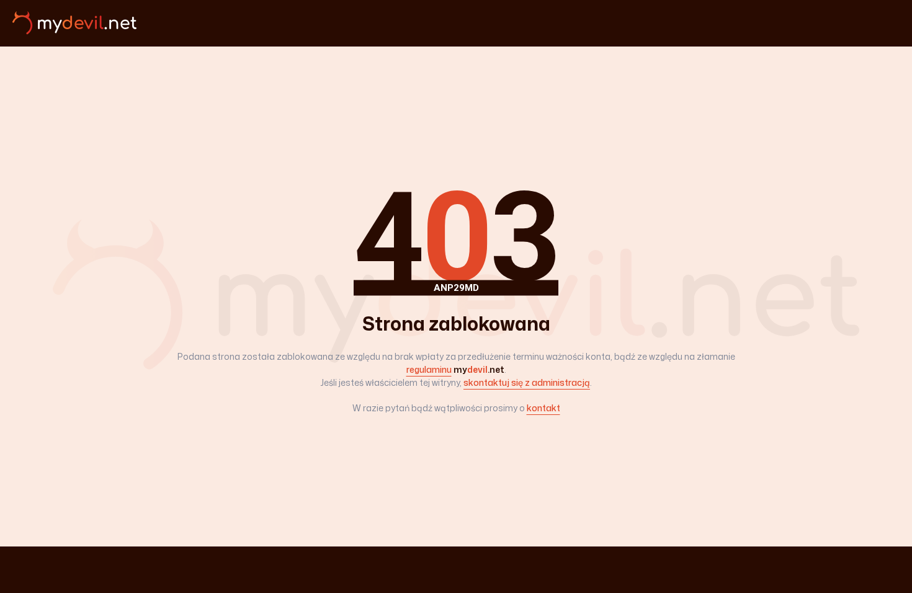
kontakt (543, 408)
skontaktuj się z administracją (526, 382)
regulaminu (429, 369)
